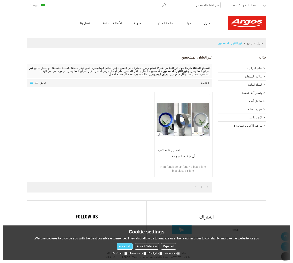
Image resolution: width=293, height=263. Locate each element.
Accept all (125, 246)
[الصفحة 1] (207, 187)
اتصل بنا (85, 23)
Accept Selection (147, 246)
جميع (250, 43)
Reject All (168, 246)
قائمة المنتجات (163, 23)
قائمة (36, 83)
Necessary (171, 253)
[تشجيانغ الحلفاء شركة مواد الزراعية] (247, 23)
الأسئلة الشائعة (112, 23)
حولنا (188, 23)
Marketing (118, 253)
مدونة (138, 23)
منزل (206, 23)
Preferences (137, 253)
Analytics (154, 253)
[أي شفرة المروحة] (183, 121)
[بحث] (164, 5)
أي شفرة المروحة (183, 156)
